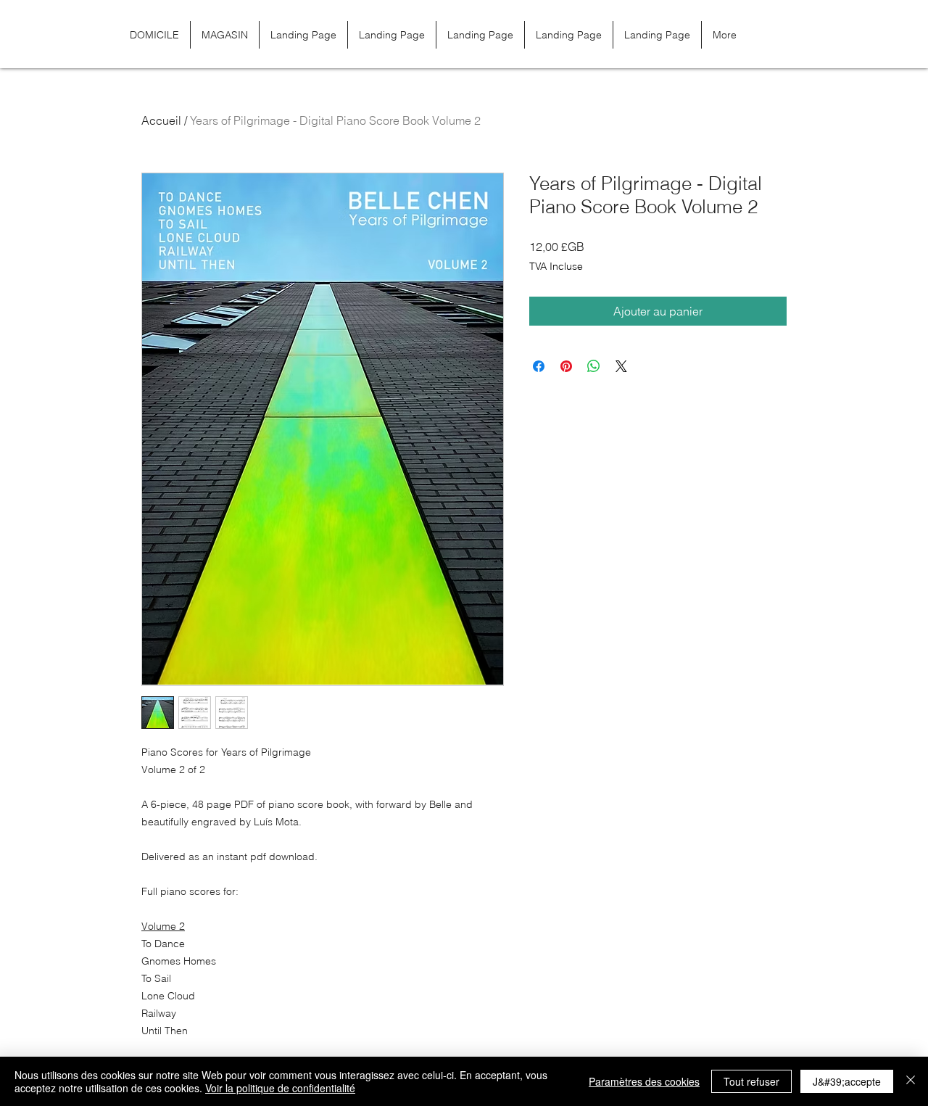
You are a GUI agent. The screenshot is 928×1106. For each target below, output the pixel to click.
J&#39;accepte (847, 1081)
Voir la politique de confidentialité (280, 1088)
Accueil (161, 120)
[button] (785, 34)
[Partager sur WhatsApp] (593, 366)
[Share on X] (621, 366)
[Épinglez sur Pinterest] (566, 366)
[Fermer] (910, 1081)
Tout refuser (751, 1081)
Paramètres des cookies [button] (644, 1081)
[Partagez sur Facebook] (538, 366)
